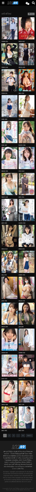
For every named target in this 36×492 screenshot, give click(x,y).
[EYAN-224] (9, 81)
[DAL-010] (9, 262)
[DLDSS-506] (27, 132)
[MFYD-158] (27, 106)
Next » (29, 435)
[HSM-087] (9, 132)
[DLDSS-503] (27, 210)
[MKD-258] (27, 81)
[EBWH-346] (9, 55)
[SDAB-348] (9, 340)
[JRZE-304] (27, 184)
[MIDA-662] (27, 29)
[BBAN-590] (9, 158)
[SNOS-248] (9, 184)
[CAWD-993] (27, 262)
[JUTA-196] (9, 288)
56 (23, 435)
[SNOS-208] (9, 392)
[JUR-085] (27, 314)
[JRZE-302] (9, 418)
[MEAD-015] (27, 288)
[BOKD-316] (27, 366)
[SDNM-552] (9, 29)
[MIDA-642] (9, 236)
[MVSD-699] (27, 55)
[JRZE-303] (9, 210)
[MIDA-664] (27, 236)
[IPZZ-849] (27, 158)
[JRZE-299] (27, 392)
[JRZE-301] (27, 418)
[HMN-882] (9, 106)
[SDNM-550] (27, 340)
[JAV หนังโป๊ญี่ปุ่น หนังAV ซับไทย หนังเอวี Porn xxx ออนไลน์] (12, 4)
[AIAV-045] (9, 366)
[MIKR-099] (9, 314)
